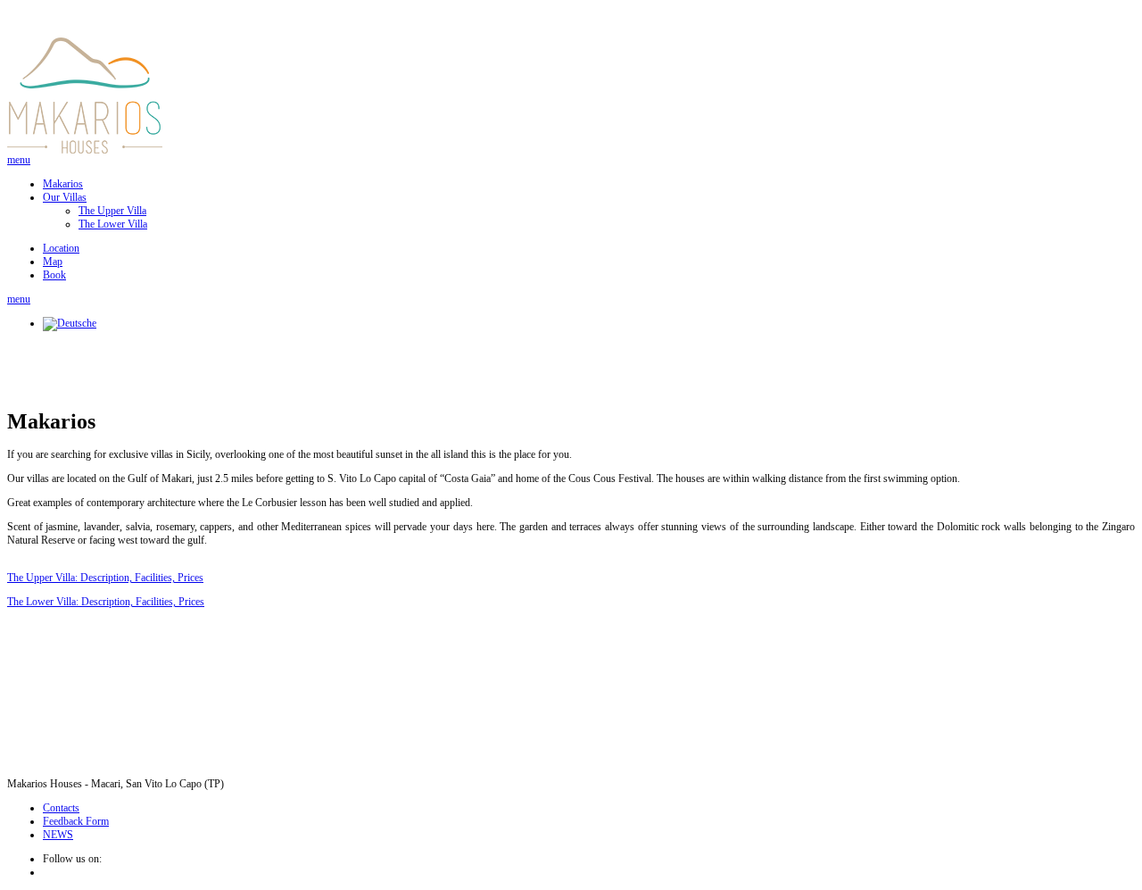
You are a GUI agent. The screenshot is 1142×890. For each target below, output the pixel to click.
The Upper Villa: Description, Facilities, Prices (105, 577)
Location (61, 248)
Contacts (61, 808)
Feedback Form (76, 821)
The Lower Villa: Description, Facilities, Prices (105, 601)
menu (18, 160)
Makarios (63, 184)
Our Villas (65, 197)
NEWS (58, 834)
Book (54, 275)
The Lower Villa (113, 224)
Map (52, 261)
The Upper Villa (112, 210)
